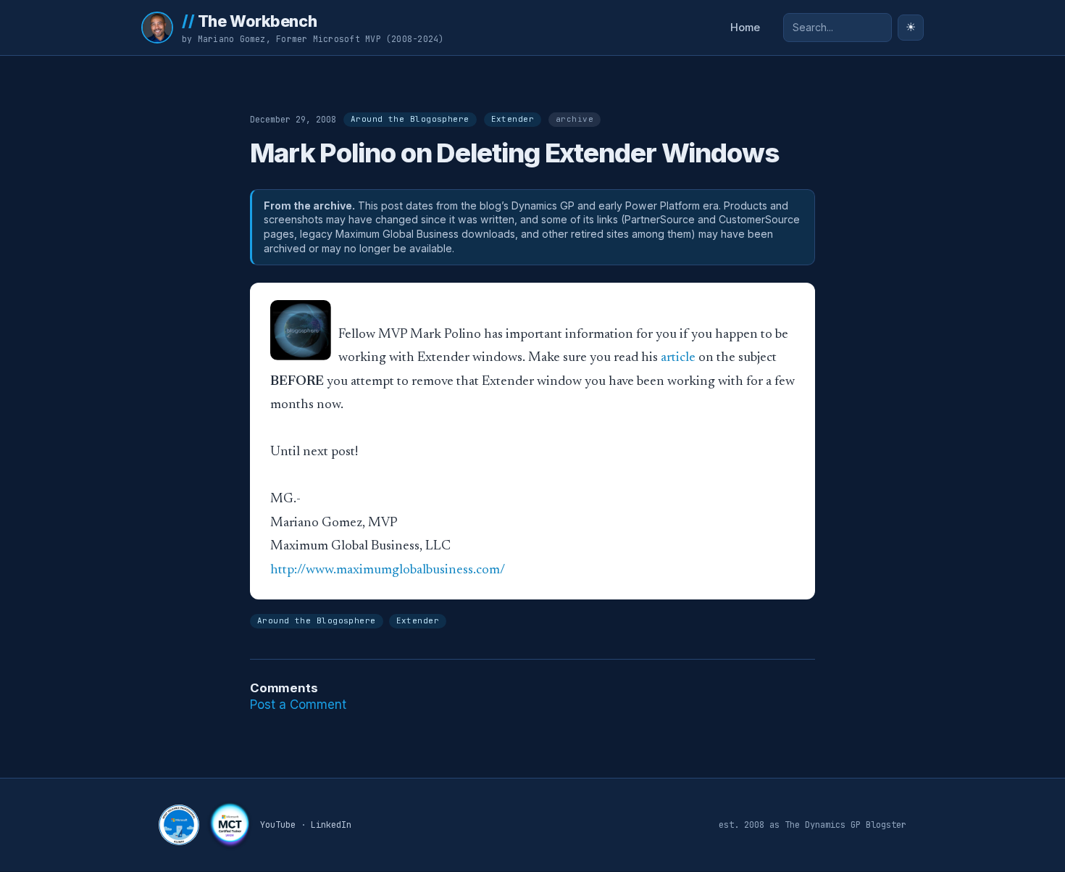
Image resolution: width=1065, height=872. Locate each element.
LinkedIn (331, 825)
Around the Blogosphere (410, 119)
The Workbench (249, 21)
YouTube (278, 825)
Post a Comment (298, 704)
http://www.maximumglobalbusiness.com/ (387, 570)
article (678, 358)
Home (745, 27)
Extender (512, 119)
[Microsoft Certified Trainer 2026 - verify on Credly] (229, 825)
